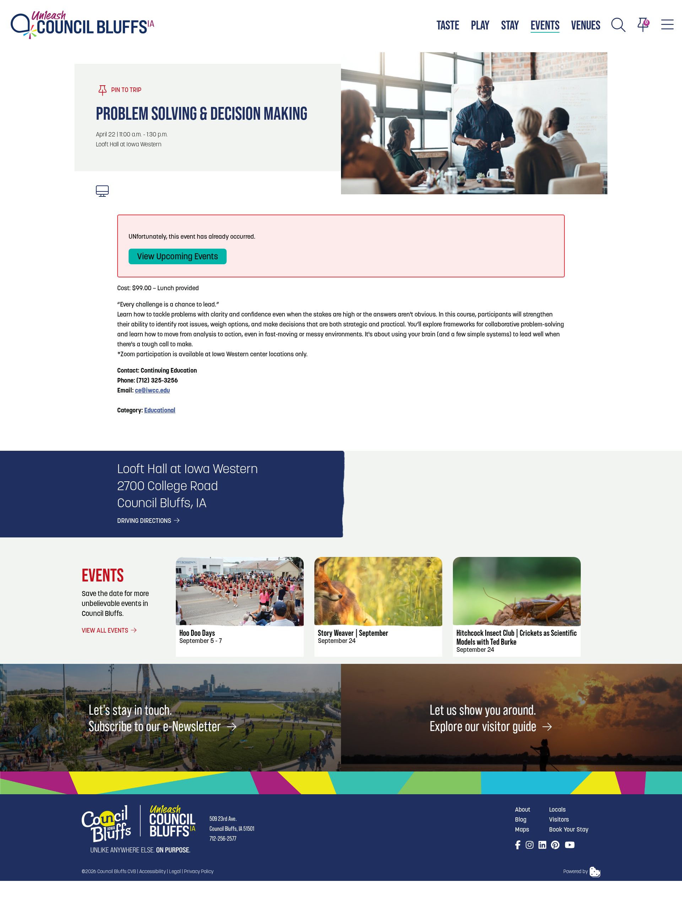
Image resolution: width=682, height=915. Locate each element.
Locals (557, 810)
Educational (159, 411)
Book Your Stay (569, 830)
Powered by (575, 872)
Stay (510, 25)
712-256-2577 (223, 838)
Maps (522, 830)
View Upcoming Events (177, 257)
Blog (520, 820)
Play (480, 25)
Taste (448, 25)
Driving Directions (145, 521)
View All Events (106, 631)
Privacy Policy (198, 872)
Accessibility (152, 872)
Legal (175, 872)
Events (545, 25)
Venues (585, 25)
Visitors (559, 820)
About (522, 810)
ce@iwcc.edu (152, 391)
